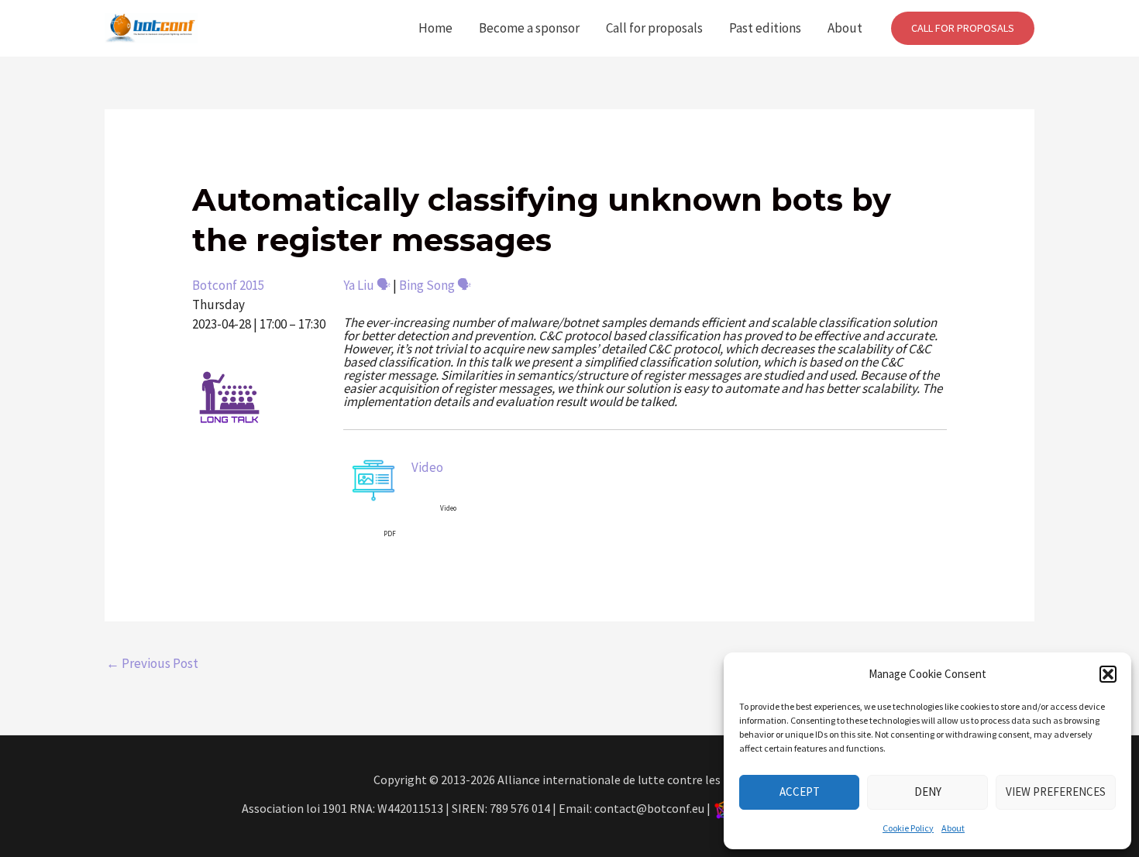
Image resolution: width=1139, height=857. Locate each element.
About (953, 828)
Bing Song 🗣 (435, 285)
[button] (1108, 674)
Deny (927, 791)
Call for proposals (654, 27)
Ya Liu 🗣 (367, 285)
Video (427, 467)
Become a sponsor (529, 27)
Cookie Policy (908, 828)
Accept (799, 791)
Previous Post (152, 663)
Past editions (765, 27)
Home (435, 27)
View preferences (1056, 791)
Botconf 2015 (228, 285)
